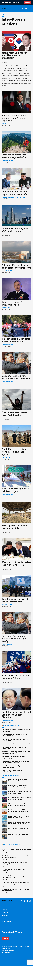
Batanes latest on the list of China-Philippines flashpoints (19, 816)
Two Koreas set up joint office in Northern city (15, 600)
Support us (28, 2)
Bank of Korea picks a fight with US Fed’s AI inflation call (16, 730)
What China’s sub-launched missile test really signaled (15, 863)
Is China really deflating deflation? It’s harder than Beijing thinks (16, 752)
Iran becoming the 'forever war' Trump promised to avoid (18, 780)
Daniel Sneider (7, 61)
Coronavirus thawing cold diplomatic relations (15, 230)
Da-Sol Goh (6, 307)
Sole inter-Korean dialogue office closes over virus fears (16, 266)
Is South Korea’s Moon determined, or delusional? (16, 340)
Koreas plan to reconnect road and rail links (14, 526)
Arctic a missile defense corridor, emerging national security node (16, 876)
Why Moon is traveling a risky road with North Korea (16, 563)
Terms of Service (7, 921)
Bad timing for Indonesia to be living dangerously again (13, 757)
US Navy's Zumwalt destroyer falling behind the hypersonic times (19, 822)
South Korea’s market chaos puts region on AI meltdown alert (16, 735)
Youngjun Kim (20, 197)
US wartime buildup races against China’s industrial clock (15, 889)
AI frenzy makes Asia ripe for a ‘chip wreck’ (16, 744)
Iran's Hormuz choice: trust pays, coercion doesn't (18, 835)
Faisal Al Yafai (7, 234)
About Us (4, 909)
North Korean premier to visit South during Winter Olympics (16, 715)
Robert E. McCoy (8, 457)
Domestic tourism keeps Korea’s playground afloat (14, 156)
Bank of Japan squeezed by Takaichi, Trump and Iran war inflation (16, 766)
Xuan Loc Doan (7, 644)
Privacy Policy (6, 952)
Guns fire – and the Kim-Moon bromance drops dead (16, 377)
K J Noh (5, 123)
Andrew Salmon (8, 160)
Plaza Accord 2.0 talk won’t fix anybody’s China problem (15, 739)
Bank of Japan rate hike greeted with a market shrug (14, 747)
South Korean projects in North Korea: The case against (14, 452)
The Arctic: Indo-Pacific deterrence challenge (13, 869)
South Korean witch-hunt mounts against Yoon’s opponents (14, 118)
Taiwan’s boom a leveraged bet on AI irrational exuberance (14, 771)
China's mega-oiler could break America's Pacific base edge (18, 786)
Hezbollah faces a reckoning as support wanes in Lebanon (18, 829)
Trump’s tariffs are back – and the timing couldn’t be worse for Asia (15, 761)
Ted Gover (6, 681)
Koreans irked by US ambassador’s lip (12, 303)
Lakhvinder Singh (8, 197)
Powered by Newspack (8, 950)
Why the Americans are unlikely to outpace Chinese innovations (18, 804)
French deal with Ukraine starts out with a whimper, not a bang (15, 883)
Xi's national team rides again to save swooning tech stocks (19, 798)
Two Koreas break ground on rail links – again (16, 490)
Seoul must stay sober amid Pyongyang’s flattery (16, 676)
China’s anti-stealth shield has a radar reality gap (16, 849)
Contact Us (5, 912)
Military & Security (11, 845)
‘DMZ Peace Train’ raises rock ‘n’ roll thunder (14, 413)
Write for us (5, 915)
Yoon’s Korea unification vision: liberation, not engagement (15, 55)
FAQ (3, 918)
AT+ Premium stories (12, 725)
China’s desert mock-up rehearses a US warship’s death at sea (15, 856)
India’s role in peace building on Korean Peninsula (15, 193)
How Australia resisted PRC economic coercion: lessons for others (18, 811)
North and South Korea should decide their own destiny (14, 639)
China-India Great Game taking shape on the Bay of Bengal (19, 792)
